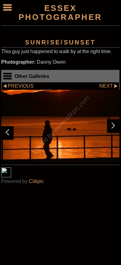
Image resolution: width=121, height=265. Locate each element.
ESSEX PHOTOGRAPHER (60, 12)
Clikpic (36, 181)
